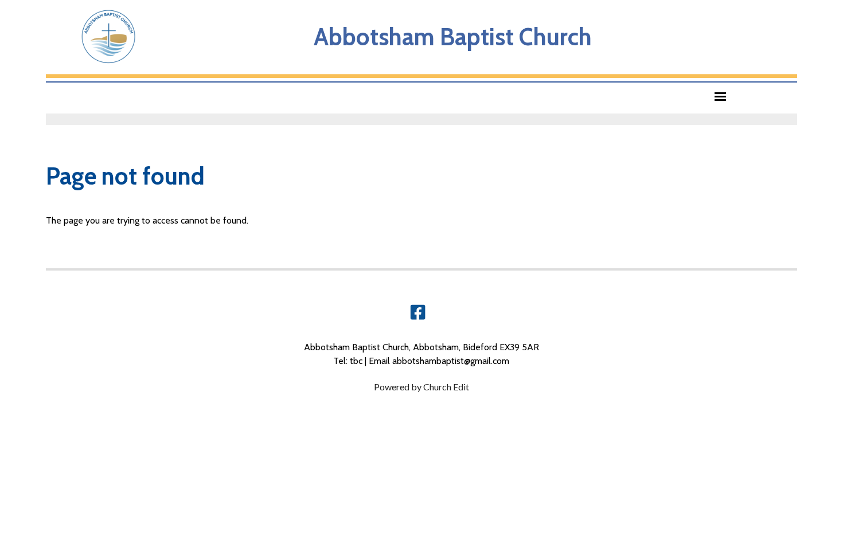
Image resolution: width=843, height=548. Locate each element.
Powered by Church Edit (421, 386)
